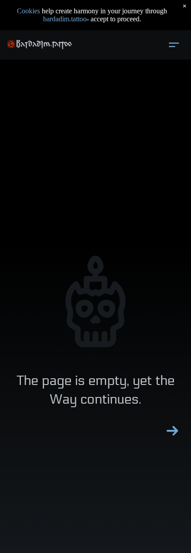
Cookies (28, 11)
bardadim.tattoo (65, 19)
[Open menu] (174, 45)
